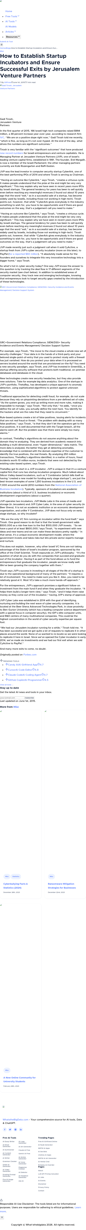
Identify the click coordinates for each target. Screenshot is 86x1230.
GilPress (7, 82)
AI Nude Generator (45, 1145)
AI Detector (23, 1172)
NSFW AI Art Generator (47, 1158)
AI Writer (6, 1158)
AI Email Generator (7, 1145)
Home (8, 11)
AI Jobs (41, 1177)
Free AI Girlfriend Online (47, 1141)
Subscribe (29, 698)
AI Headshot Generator (23, 1176)
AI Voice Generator (22, 1163)
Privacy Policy (43, 1187)
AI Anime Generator (22, 1158)
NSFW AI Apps (44, 1148)
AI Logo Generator (22, 1142)
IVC (2, 137)
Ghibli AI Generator (7, 1165)
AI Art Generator (25, 1147)
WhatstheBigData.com (15, 1120)
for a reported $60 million (23, 254)
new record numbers (11, 153)
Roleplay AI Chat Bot (46, 1165)
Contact (41, 1191)
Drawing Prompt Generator (9, 1175)
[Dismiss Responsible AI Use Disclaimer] (2, 1218)
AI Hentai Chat (43, 1162)
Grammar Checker (10, 1161)
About (40, 1170)
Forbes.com (30, 655)
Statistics (15, 876)
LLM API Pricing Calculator (48, 1174)
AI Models (10, 26)
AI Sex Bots (42, 1151)
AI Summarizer (8, 1150)
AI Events (41, 1181)
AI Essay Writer (9, 1141)
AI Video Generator (7, 1170)
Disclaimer (42, 1184)
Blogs (8, 48)
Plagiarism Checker (23, 1168)
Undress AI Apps (44, 1155)
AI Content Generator (7, 1154)
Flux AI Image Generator (8, 1180)
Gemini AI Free (24, 1153)
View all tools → (7, 685)
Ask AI (21, 1181)
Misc (2, 51)
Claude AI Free (24, 1150)
